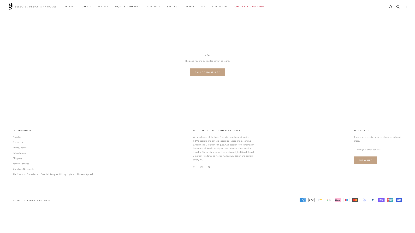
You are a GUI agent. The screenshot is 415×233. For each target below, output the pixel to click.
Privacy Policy (19, 147)
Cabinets (69, 6)
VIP (203, 6)
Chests (86, 6)
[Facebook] (194, 166)
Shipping (17, 158)
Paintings (153, 6)
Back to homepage (207, 72)
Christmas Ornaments (250, 6)
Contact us (220, 6)
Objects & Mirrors (127, 6)
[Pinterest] (209, 166)
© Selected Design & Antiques (31, 200)
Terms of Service (21, 163)
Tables (190, 6)
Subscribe (365, 160)
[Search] (398, 6)
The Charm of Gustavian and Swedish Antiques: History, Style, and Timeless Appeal (53, 174)
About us (17, 137)
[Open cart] (405, 6)
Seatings (173, 6)
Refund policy (19, 153)
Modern (103, 6)
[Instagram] (201, 166)
